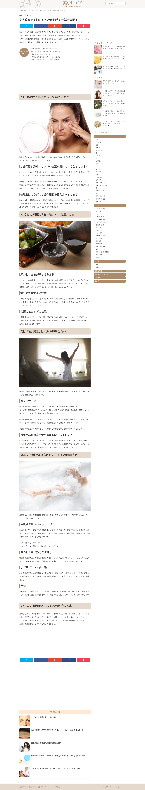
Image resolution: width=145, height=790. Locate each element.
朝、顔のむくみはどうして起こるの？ (44, 49)
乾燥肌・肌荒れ (100, 225)
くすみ (98, 145)
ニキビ (98, 169)
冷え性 (98, 230)
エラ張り (98, 161)
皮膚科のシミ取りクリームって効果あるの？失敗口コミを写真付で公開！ (59, 756)
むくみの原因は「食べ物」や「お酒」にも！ (47, 51)
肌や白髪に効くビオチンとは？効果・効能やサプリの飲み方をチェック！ (114, 69)
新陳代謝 (98, 241)
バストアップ (100, 214)
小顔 (97, 174)
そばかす (98, 142)
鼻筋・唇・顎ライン (102, 201)
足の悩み (98, 257)
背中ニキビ (99, 254)
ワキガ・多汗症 (100, 219)
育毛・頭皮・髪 (100, 196)
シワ (97, 166)
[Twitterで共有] (26, 26)
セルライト (99, 211)
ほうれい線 (99, 150)
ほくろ (98, 153)
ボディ (97, 205)
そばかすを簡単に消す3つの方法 (43, 717)
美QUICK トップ (24, 10)
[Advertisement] (55, 78)
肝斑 (97, 193)
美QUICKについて (24, 787)
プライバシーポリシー (46, 787)
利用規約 (57, 787)
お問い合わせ (35, 787)
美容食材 (98, 278)
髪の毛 (97, 281)
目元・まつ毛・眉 (101, 185)
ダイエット (98, 261)
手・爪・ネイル (100, 238)
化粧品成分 (98, 271)
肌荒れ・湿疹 (100, 190)
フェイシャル (34, 10)
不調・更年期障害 (101, 222)
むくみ (98, 155)
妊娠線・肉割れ (100, 235)
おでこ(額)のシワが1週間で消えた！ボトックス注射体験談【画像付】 (57, 730)
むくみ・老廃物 (100, 208)
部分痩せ (98, 267)
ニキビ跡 (98, 172)
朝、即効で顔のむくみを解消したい (44, 54)
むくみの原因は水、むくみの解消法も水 (45, 60)
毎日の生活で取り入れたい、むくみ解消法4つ (47, 57)
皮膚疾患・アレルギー (102, 274)
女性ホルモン (100, 233)
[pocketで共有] (83, 26)
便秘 (97, 264)
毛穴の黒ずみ (100, 180)
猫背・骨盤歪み (100, 246)
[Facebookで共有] (40, 26)
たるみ (98, 147)
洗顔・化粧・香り (101, 182)
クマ (97, 163)
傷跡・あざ (99, 227)
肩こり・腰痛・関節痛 (102, 252)
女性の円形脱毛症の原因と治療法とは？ (46, 743)
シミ (97, 139)
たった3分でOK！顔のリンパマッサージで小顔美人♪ (39, 546)
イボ (97, 158)
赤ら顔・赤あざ (100, 199)
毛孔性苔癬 (99, 244)
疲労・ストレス (100, 249)
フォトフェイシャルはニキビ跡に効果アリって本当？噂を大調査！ (56, 768)
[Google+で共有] (55, 26)
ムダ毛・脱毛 (100, 217)
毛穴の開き (99, 177)
